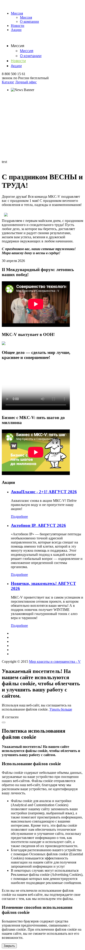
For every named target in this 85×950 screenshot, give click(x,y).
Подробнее (19, 516)
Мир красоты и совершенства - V (55, 661)
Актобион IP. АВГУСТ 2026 (38, 525)
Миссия (17, 13)
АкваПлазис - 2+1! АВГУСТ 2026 (44, 491)
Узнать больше (60, 709)
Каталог (8, 82)
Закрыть (9, 945)
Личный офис (26, 82)
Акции (16, 30)
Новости (17, 26)
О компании (29, 21)
